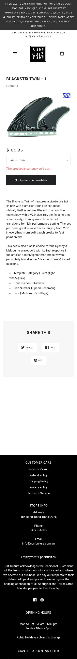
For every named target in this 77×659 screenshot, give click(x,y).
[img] (34, 600)
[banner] (38, 53)
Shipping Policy (38, 481)
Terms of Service (38, 493)
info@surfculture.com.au (38, 36)
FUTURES (12, 85)
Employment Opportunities (38, 557)
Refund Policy (38, 475)
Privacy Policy (38, 487)
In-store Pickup (38, 469)
